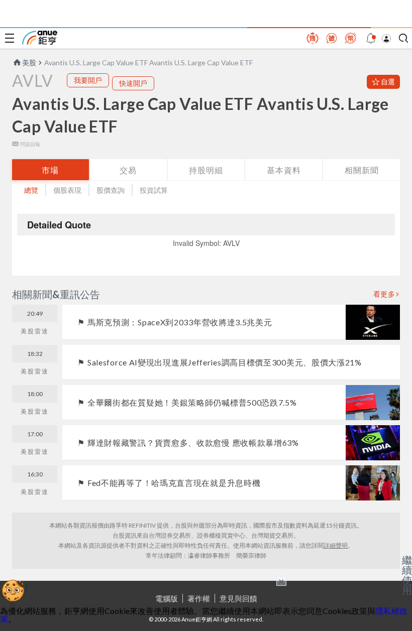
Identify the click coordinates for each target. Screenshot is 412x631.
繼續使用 (407, 575)
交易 (128, 170)
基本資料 (284, 170)
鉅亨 (39, 37)
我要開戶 (88, 80)
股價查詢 (110, 190)
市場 (50, 170)
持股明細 (206, 170)
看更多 (384, 294)
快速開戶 (133, 83)
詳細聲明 (336, 545)
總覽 (31, 190)
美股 (29, 62)
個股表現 (67, 190)
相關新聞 (362, 170)
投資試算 (154, 190)
